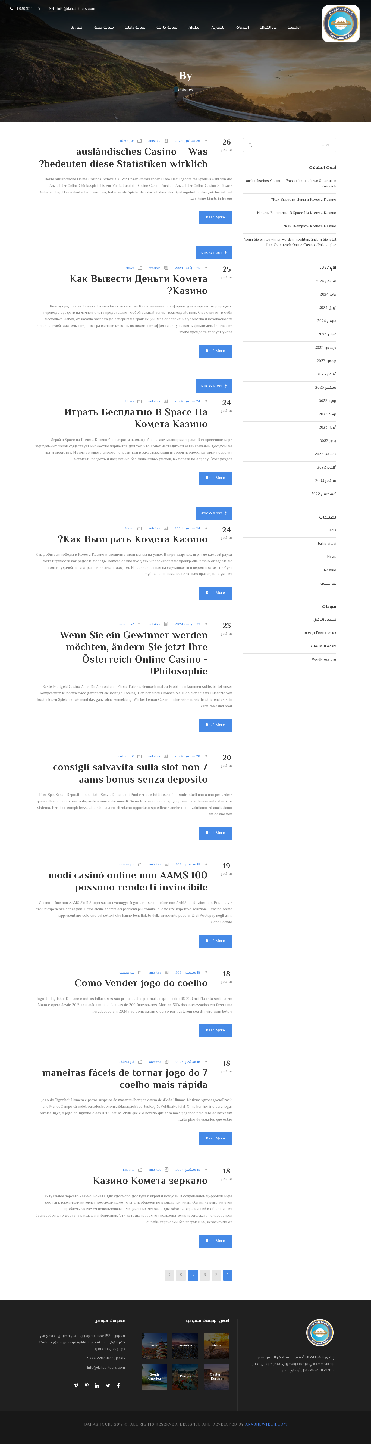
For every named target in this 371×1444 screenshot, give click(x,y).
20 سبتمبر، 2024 (187, 756)
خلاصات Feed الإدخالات (318, 633)
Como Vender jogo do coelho (141, 984)
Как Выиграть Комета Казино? (133, 540)
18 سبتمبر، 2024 (187, 972)
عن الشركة (268, 28)
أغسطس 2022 (323, 494)
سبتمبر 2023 (325, 388)
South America (154, 1377)
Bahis (331, 530)
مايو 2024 (328, 295)
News (129, 268)
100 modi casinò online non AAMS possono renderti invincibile (128, 882)
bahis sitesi (327, 544)
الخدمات (242, 28)
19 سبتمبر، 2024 (187, 864)
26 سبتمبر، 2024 (187, 141)
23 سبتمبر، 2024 (187, 624)
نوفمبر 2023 (326, 361)
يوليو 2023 (327, 401)
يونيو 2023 (327, 414)
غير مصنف (126, 141)
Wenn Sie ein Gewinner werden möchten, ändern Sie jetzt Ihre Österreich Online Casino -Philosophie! (134, 654)
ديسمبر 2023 (325, 348)
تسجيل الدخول (324, 620)
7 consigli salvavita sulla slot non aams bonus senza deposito (130, 774)
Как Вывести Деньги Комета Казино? (139, 285)
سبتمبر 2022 (325, 481)
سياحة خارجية (167, 28)
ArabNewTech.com (266, 1425)
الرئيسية (294, 28)
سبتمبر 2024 (325, 281)
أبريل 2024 (327, 308)
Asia (154, 1345)
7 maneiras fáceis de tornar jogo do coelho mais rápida (125, 1079)
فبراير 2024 (327, 335)
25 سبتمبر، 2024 (187, 268)
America (185, 1345)
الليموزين (218, 28)
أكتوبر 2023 (326, 375)
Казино (129, 1170)
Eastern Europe (216, 1377)
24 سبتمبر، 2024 (187, 401)
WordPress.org (324, 660)
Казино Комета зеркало (150, 1181)
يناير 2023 (328, 441)
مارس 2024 (326, 321)
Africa (216, 1345)
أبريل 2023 (327, 428)
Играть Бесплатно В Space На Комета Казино (136, 419)
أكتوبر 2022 (326, 468)
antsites (154, 141)
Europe (185, 1376)
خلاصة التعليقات (323, 646)
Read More (215, 218)
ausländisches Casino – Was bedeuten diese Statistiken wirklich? (123, 158)
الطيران (194, 28)
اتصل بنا (77, 28)
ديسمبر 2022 (325, 454)
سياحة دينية (104, 28)
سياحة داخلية (135, 28)
